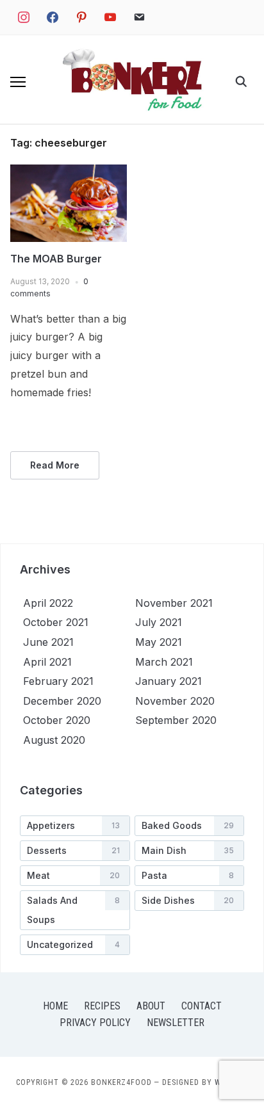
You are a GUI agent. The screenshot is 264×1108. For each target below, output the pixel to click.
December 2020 (62, 701)
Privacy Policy (95, 1022)
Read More (54, 465)
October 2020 (56, 720)
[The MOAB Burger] (68, 172)
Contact (201, 1006)
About (150, 1006)
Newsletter (175, 1022)
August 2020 (54, 740)
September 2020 (176, 720)
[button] (18, 82)
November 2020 (175, 701)
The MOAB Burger (56, 258)
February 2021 (58, 681)
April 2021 (47, 661)
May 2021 (158, 642)
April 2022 (48, 603)
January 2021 (168, 681)
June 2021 (48, 642)
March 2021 (164, 661)
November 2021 (174, 603)
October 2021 (55, 622)
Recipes (102, 1006)
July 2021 (158, 622)
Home (55, 1006)
